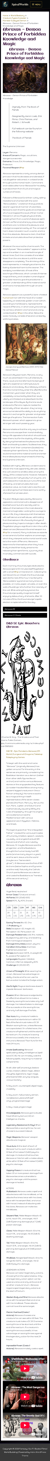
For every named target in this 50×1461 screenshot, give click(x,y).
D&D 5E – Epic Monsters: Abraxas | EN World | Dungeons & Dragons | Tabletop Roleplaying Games (24, 754)
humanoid (8, 298)
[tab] (10, 609)
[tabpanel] (25, 987)
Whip (22, 167)
